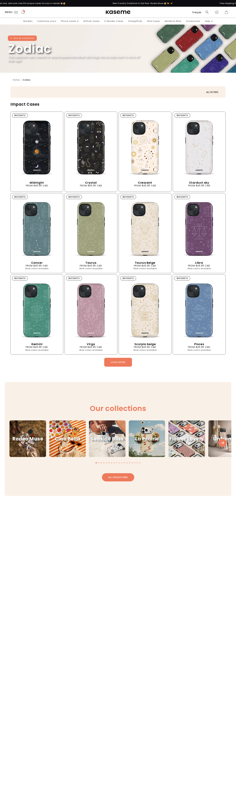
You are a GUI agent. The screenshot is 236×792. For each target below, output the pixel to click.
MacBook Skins (173, 21)
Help (207, 21)
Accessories (193, 21)
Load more (118, 362)
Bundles (27, 21)
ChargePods (135, 21)
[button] (207, 12)
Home (16, 79)
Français (196, 12)
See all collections (23, 38)
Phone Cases (68, 21)
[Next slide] (223, 443)
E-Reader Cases (114, 21)
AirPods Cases (91, 21)
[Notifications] (23, 12)
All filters (212, 92)
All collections (118, 477)
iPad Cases (153, 21)
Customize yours (46, 21)
